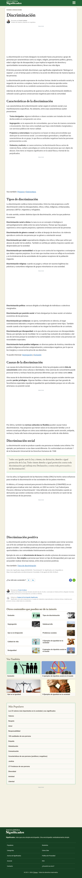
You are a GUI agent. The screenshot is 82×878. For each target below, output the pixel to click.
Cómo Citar (45, 850)
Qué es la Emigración (15, 633)
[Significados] (15, 835)
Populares (10, 845)
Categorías (10, 850)
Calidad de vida (13, 642)
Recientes (45, 845)
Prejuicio (20, 192)
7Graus (35, 872)
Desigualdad (12, 650)
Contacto (10, 866)
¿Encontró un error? (48, 866)
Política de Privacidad (48, 855)
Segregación (27, 355)
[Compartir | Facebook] (70, 580)
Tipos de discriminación (26, 566)
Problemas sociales (50, 633)
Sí (28, 580)
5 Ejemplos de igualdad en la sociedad (53, 642)
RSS (43, 861)
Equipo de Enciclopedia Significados (27, 597)
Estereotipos (31, 192)
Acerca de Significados (14, 855)
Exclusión (37, 355)
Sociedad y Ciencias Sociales (14, 9)
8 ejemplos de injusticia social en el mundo (54, 650)
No (33, 580)
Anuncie (9, 861)
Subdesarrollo (48, 624)
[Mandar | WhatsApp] (74, 580)
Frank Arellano (22, 590)
